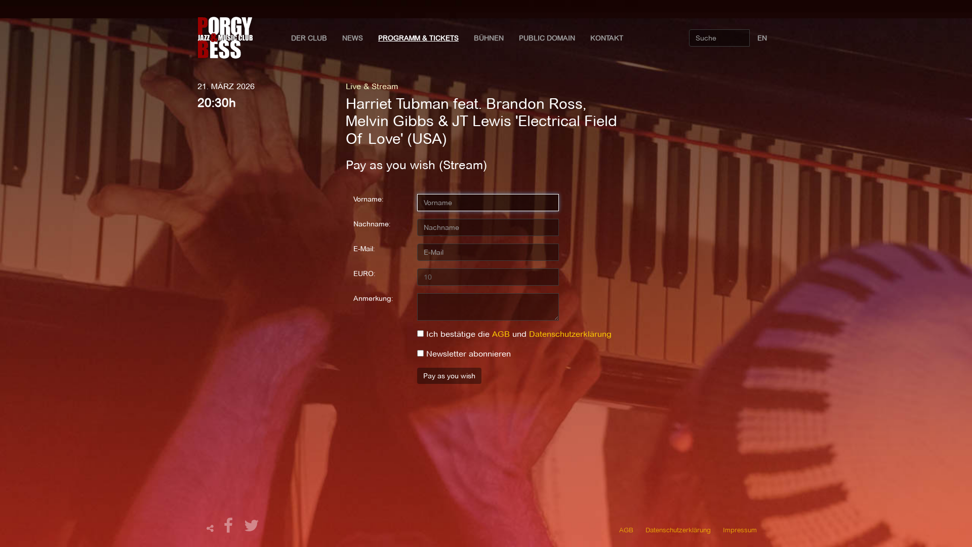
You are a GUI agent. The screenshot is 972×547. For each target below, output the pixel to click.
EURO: (364, 273)
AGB (501, 334)
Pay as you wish (449, 375)
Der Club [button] (309, 38)
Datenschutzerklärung (570, 334)
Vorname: (368, 199)
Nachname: (371, 223)
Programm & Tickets (418, 38)
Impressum (740, 530)
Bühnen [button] (489, 38)
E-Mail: (364, 248)
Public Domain (547, 38)
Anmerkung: (373, 298)
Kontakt (606, 38)
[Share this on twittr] (251, 528)
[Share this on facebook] (229, 528)
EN (762, 38)
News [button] (352, 38)
